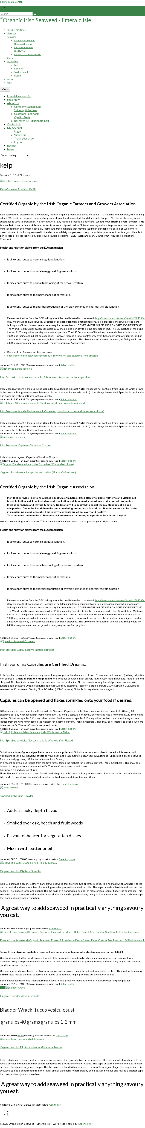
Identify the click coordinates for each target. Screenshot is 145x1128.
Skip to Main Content (11, 1)
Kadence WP (85, 1123)
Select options (68, 365)
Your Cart (17, 7)
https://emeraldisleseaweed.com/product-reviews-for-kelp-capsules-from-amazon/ (52, 355)
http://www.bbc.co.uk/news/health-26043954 (120, 318)
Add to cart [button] (55, 928)
